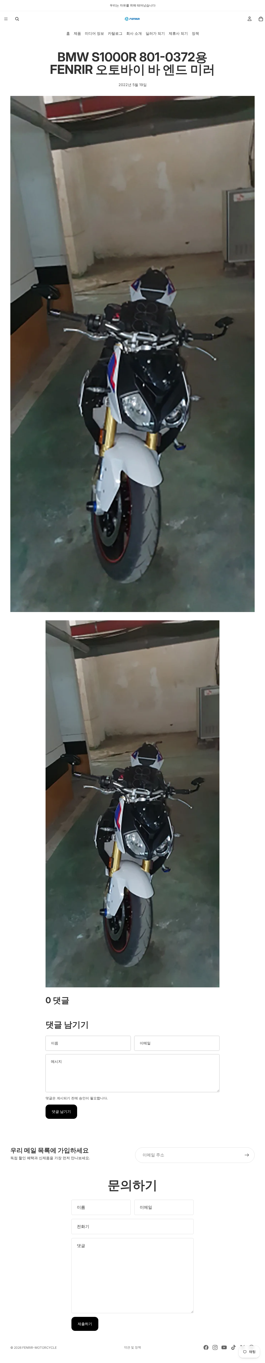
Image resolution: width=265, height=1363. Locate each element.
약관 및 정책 (132, 1347)
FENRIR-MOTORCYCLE (39, 1348)
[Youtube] (224, 1347)
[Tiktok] (233, 1347)
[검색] (17, 19)
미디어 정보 (94, 33)
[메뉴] (6, 19)
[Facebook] (206, 1347)
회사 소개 (134, 33)
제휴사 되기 (178, 33)
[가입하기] (246, 1155)
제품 (77, 33)
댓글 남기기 (61, 1111)
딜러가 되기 (155, 33)
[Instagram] (215, 1347)
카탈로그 (115, 33)
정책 (195, 33)
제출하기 (85, 1324)
